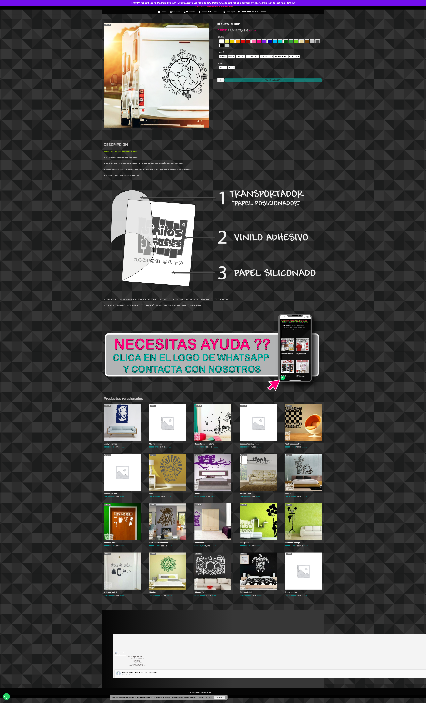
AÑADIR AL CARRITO (273, 80)
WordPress (136, 700)
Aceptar (219, 697)
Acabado (222, 63)
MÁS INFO (209, 697)
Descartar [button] (289, 3)
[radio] (221, 41)
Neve (106, 700)
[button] (6, 696)
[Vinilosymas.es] (120, 654)
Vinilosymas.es (129, 672)
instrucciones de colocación (140, 305)
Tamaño (221, 52)
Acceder (264, 12)
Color (221, 37)
